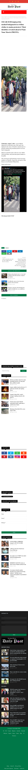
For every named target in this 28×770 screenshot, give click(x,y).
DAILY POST (17, 728)
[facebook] (10, 1)
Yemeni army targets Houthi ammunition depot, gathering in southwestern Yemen (17, 403)
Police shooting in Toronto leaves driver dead (17, 665)
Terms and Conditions (8, 768)
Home (2, 16)
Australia (18, 731)
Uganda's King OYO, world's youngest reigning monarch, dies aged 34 (17, 396)
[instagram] (15, 1)
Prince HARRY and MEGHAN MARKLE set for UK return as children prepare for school (17, 707)
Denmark (23, 731)
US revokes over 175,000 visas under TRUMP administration (18, 556)
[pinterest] (18, 1)
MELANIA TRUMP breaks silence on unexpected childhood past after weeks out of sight (18, 699)
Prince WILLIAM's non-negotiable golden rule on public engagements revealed (18, 714)
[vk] (11, 456)
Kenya (14, 733)
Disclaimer (16, 768)
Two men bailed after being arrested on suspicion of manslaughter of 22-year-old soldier (18, 659)
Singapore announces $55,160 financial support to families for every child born (16, 288)
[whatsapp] (17, 453)
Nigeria (9, 733)
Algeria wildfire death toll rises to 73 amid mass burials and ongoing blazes (18, 388)
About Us (12, 766)
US (3, 731)
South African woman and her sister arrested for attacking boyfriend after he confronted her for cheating (18, 651)
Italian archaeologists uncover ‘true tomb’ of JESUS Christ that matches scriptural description (17, 275)
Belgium (13, 731)
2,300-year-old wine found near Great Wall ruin (17, 549)
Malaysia (5, 733)
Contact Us (22, 768)
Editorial (5, 16)
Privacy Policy (18, 766)
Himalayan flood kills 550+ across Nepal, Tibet (17, 409)
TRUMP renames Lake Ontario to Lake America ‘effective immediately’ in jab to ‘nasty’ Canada (17, 692)
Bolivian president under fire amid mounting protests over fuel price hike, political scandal (18, 381)
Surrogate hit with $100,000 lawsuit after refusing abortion (18, 679)
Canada (9, 731)
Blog (21, 733)
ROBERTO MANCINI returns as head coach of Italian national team (18, 563)
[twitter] (13, 1)
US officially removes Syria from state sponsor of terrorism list (16, 281)
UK (6, 731)
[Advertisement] (14, 51)
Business (14, 735)
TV (23, 733)
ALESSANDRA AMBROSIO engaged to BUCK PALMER (16, 542)
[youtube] (24, 456)
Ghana (17, 733)
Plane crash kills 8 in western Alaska (18, 672)
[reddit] (24, 453)
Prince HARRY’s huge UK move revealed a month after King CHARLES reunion (17, 721)
